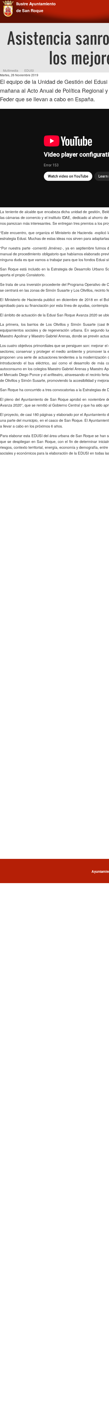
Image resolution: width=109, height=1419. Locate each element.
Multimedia (10, 70)
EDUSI (29, 70)
